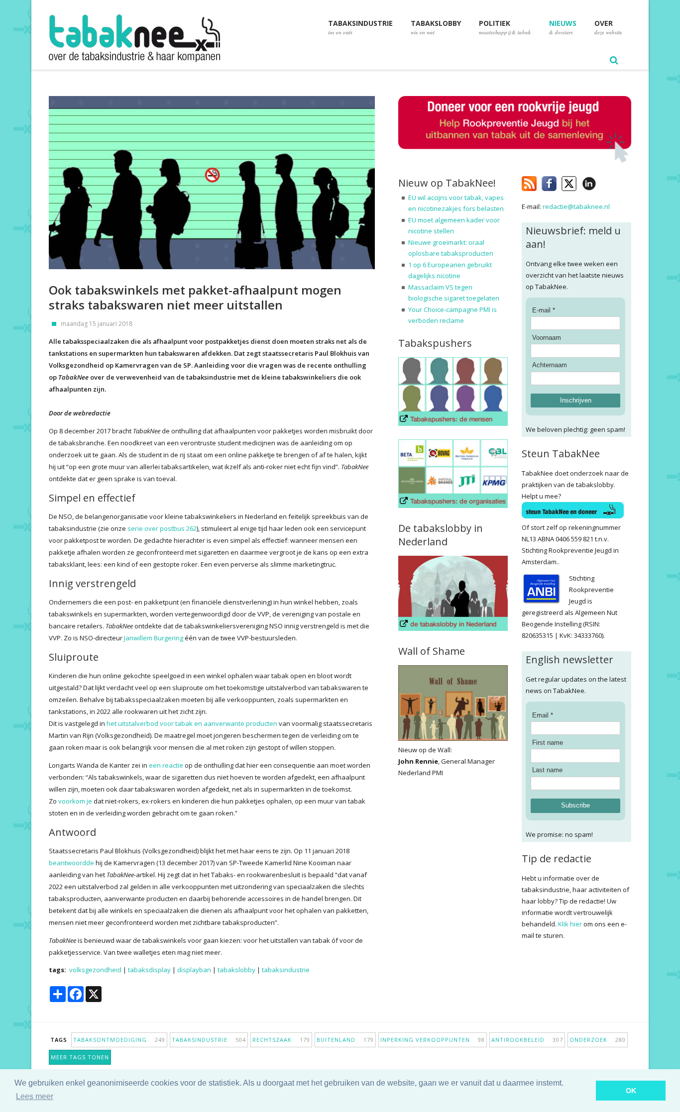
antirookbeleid (527, 1039)
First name (547, 742)
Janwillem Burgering (153, 637)
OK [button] (631, 1091)
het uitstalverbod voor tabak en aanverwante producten (192, 723)
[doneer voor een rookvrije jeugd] (514, 160)
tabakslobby (236, 969)
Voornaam (546, 337)
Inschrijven (575, 400)
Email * (542, 715)
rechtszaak (281, 1039)
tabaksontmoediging (119, 1039)
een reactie (166, 765)
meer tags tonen (80, 1057)
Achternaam (549, 365)
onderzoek (597, 1039)
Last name (547, 770)
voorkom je (75, 801)
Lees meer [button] (34, 1096)
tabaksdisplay (149, 969)
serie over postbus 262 (162, 528)
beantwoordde (71, 862)
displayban (194, 969)
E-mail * (543, 310)
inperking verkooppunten (432, 1039)
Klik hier (570, 923)
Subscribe (575, 805)
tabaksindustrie (286, 969)
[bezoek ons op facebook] (603, 181)
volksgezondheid (95, 969)
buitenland (345, 1039)
